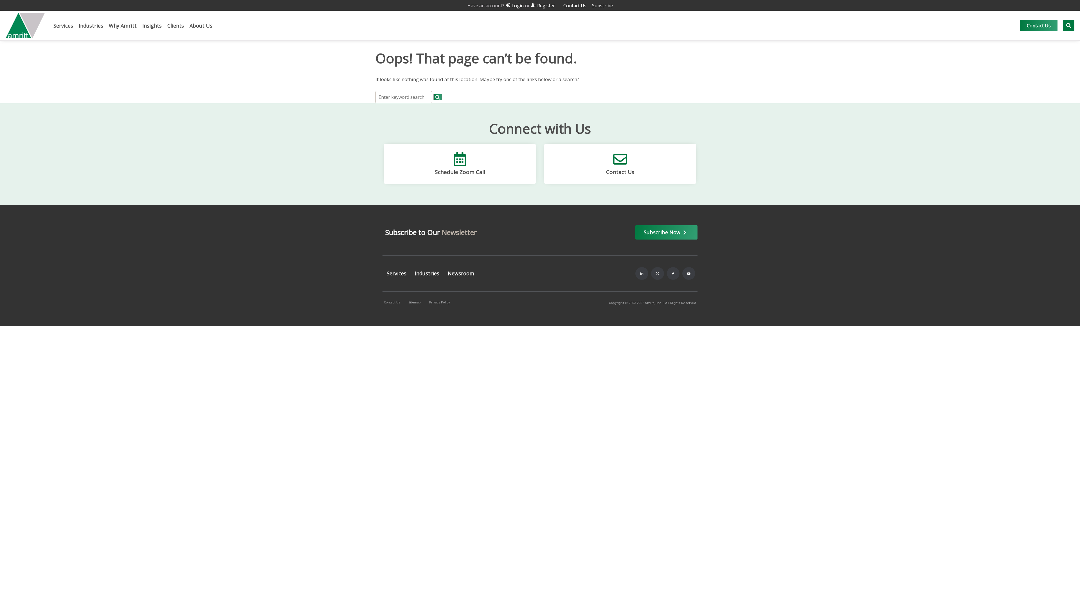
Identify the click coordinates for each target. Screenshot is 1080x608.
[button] (63, 26)
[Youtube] (688, 273)
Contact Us (620, 172)
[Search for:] (404, 97)
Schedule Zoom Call (460, 172)
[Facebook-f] (673, 273)
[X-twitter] (657, 273)
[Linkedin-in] (641, 273)
